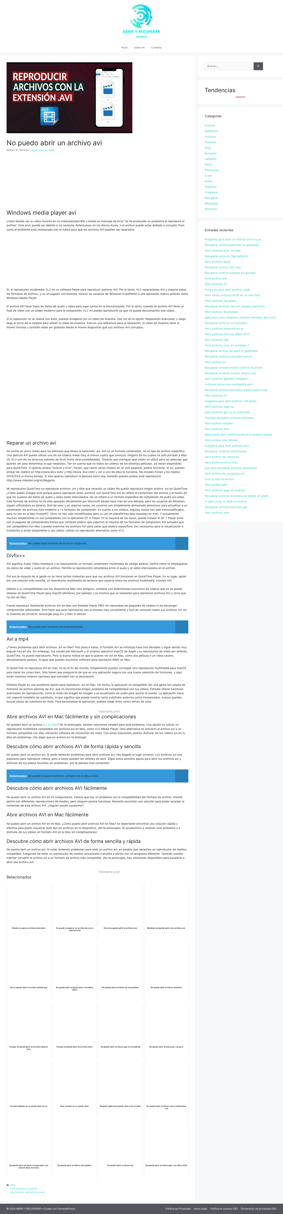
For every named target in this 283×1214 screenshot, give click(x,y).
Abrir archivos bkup (217, 261)
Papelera (210, 186)
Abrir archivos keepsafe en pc (224, 328)
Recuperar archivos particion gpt (226, 507)
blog (12, 1184)
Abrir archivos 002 (217, 429)
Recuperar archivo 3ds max (223, 267)
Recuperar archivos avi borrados (226, 323)
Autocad (210, 142)
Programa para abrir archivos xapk (227, 289)
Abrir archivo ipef (216, 484)
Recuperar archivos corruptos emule (228, 356)
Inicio (124, 47)
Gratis (209, 181)
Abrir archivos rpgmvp (219, 406)
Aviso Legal (200, 1208)
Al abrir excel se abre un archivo (226, 501)
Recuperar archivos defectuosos (226, 451)
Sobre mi (139, 47)
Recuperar (211, 198)
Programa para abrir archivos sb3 (227, 445)
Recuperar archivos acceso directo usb (230, 373)
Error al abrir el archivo (219, 479)
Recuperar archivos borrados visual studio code (236, 390)
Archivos (210, 136)
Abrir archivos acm (217, 512)
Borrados (211, 153)
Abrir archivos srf (216, 395)
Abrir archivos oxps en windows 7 (227, 345)
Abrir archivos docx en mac (223, 250)
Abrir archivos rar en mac (221, 462)
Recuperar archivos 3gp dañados (226, 256)
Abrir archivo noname (219, 423)
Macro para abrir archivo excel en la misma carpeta (238, 434)
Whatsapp (211, 203)
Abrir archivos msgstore (23, 1188)
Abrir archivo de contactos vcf (224, 473)
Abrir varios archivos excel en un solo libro (232, 295)
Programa (211, 192)
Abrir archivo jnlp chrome (221, 440)
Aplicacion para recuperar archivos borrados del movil (240, 317)
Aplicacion (211, 131)
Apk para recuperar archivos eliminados (231, 468)
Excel (208, 175)
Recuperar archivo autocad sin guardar (230, 273)
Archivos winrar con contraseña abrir (229, 384)
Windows (211, 209)
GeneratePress (66, 1208)
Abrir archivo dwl (216, 278)
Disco (208, 164)
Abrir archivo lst (215, 362)
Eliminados (212, 170)
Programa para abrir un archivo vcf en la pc (233, 239)
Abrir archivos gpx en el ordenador (227, 412)
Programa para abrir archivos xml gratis (230, 401)
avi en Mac (50, 724)
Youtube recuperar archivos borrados (229, 417)
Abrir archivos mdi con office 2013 (227, 334)
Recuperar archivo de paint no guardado (231, 351)
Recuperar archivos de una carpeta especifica (235, 306)
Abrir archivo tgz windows (222, 457)
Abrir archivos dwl (216, 339)
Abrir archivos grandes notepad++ (227, 378)
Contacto (156, 47)
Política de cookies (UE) (224, 1208)
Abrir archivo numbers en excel (27, 1192)
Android (210, 125)
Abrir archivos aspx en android (225, 490)
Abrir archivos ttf (216, 284)
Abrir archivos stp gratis (220, 300)
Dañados (211, 159)
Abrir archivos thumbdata (221, 312)
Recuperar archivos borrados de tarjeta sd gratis (237, 496)
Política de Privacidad (178, 1208)
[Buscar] (258, 66)
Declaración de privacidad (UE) (258, 1208)
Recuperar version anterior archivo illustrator (234, 367)
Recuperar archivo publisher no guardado (232, 245)
